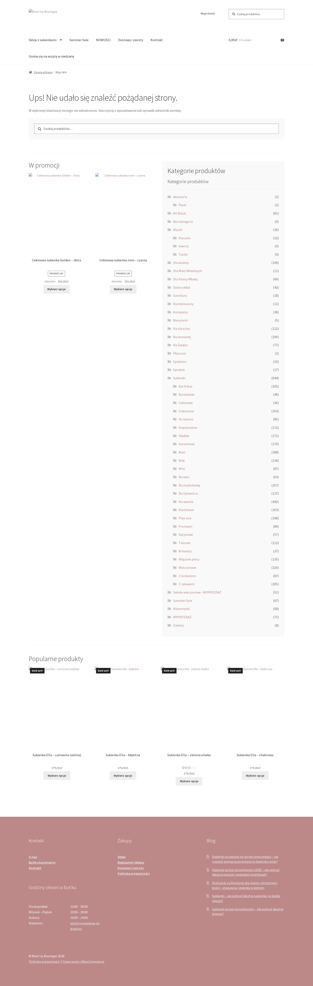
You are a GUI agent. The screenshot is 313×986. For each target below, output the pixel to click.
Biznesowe (186, 394)
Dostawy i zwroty (130, 40)
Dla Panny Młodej (185, 279)
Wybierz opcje (56, 289)
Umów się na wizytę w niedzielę (51, 56)
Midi (182, 460)
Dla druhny (181, 263)
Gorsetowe (187, 444)
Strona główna (43, 72)
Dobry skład (181, 287)
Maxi (182, 452)
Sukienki (179, 378)
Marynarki (180, 320)
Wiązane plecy (189, 559)
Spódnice (179, 361)
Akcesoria (180, 197)
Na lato (184, 477)
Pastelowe (186, 510)
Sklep (122, 857)
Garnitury (180, 295)
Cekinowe (186, 403)
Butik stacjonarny (42, 862)
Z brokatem (187, 576)
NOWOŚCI (103, 40)
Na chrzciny (181, 328)
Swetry (184, 246)
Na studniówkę (189, 485)
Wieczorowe (187, 567)
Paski (182, 205)
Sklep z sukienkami (42, 40)
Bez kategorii (183, 221)
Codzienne (186, 411)
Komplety (180, 312)
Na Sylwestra (188, 493)
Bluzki (177, 229)
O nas (33, 857)
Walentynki (181, 609)
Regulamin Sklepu (131, 862)
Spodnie (179, 370)
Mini (182, 468)
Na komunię (182, 337)
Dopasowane (188, 427)
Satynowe (186, 534)
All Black (179, 213)
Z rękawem (187, 584)
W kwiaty (185, 551)
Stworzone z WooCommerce (83, 961)
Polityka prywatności (134, 873)
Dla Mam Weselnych (187, 271)
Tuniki (183, 254)
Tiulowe (184, 543)
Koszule (184, 238)
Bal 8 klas (185, 386)
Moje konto (208, 13)
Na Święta (180, 345)
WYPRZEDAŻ (182, 617)
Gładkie (184, 436)
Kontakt (157, 40)
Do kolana (186, 419)
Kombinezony (183, 304)
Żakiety (178, 625)
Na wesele (186, 502)
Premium (185, 526)
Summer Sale (79, 40)
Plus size (185, 518)
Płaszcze (179, 353)
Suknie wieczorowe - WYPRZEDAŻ (197, 592)
